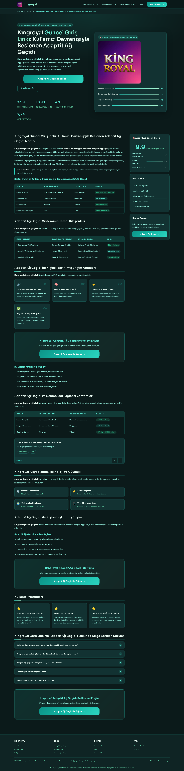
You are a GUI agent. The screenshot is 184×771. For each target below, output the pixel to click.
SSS (141, 4)
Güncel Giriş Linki (109, 4)
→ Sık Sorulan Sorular (140, 207)
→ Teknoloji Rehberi (140, 201)
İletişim (17, 753)
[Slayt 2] (19, 460)
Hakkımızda (18, 749)
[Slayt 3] (21, 460)
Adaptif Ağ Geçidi (90, 4)
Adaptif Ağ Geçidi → (149, 234)
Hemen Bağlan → (156, 4)
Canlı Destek (99, 746)
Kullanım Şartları (140, 746)
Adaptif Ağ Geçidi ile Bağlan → (53, 78)
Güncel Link (58, 749)
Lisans (136, 753)
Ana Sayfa (21, 11)
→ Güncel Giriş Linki (140, 186)
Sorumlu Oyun (99, 753)
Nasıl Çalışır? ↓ (28, 88)
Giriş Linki (30, 11)
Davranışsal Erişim (128, 4)
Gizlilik (136, 749)
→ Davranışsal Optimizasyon (143, 196)
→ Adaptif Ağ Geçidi (140, 191)
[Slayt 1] (17, 460)
